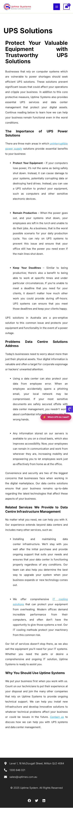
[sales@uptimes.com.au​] (5, 776)
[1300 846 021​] (5, 770)
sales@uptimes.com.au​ (23, 776)
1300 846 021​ (17, 770)
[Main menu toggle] (56, 6)
